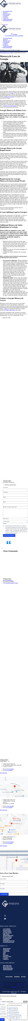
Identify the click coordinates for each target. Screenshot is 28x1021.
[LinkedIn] (4, 909)
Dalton (19, 983)
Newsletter (5, 955)
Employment (6, 939)
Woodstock (13, 987)
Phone (4, 502)
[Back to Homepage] (10, 907)
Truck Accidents (7, 931)
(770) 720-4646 (8, 770)
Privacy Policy (9, 976)
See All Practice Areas (8, 942)
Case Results (6, 15)
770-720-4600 (8, 35)
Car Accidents (6, 928)
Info (1, 772)
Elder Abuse (6, 934)
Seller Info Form (7, 965)
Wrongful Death (7, 938)
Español (15, 34)
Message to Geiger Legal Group (10, 507)
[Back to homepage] (10, 7)
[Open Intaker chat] (10, 1020)
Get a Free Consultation (17, 35)
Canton (5, 983)
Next (10, 480)
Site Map (23, 976)
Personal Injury (7, 930)
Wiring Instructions (8, 968)
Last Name (5, 492)
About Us (5, 12)
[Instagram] (5, 921)
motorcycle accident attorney (10, 105)
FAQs (4, 952)
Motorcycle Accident (8, 52)
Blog (4, 953)
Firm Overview (7, 948)
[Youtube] (5, 918)
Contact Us (5, 17)
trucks (11, 92)
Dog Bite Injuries (7, 932)
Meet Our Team (6, 13)
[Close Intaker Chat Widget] (26, 1002)
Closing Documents (7, 19)
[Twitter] (5, 915)
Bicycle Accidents (7, 936)
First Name (5, 487)
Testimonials (6, 949)
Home (1, 52)
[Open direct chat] (24, 1002)
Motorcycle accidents (9, 96)
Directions (4, 772)
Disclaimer (17, 976)
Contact (5, 308)
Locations (5, 16)
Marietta (18, 985)
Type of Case (6, 518)
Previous (5, 480)
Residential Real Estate (9, 940)
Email (4, 497)
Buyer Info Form (7, 967)
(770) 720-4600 (10, 769)
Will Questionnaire (7, 20)
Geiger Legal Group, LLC (11, 310)
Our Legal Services (7, 38)
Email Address (3, 878)
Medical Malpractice (8, 935)
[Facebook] (5, 912)
